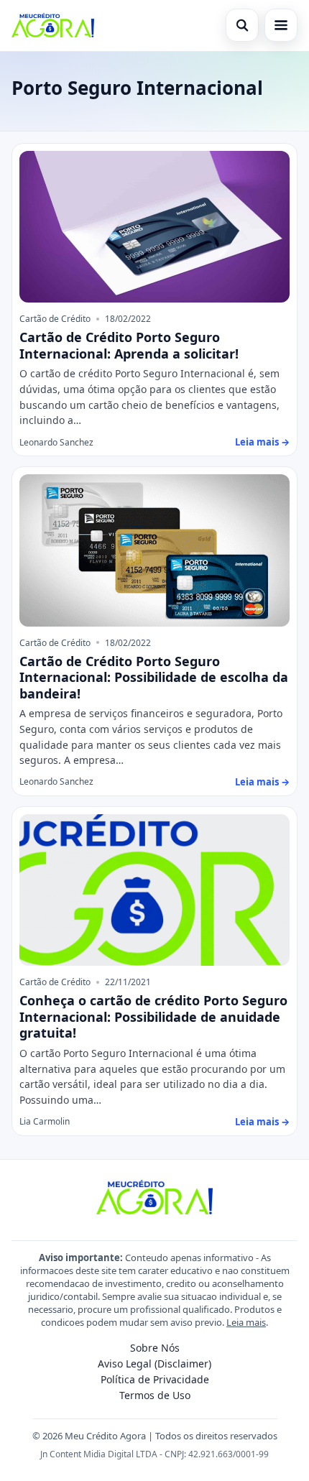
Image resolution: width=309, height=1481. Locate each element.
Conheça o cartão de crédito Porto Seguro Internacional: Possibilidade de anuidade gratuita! (153, 1016)
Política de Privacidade (155, 1379)
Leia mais (246, 1322)
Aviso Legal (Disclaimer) (154, 1363)
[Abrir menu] (281, 25)
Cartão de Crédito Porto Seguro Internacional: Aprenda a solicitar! (129, 345)
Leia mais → (262, 441)
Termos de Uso (154, 1395)
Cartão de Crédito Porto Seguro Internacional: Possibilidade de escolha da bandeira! (153, 677)
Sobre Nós (155, 1348)
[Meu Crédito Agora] (52, 25)
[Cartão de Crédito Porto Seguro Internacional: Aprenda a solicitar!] (154, 227)
